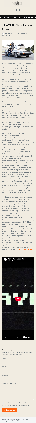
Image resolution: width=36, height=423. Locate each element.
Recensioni (6, 35)
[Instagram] (19, 10)
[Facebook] (16, 10)
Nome (4, 358)
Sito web (5, 375)
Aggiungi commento (9, 383)
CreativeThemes (17, 421)
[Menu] (3, 14)
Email (4, 366)
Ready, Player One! (25, 249)
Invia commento (10, 410)
